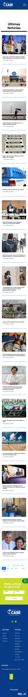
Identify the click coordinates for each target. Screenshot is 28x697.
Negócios (18, 646)
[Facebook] (16, 621)
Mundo (17, 636)
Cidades (17, 644)
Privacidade (14, 689)
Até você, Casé (19, 659)
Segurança (18, 641)
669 (12, 568)
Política (17, 633)
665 (18, 565)
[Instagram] (12, 621)
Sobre (4, 636)
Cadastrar (14, 598)
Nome (6, 591)
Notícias (4, 638)
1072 (23, 568)
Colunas (17, 657)
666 (22, 565)
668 (8, 568)
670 (16, 568)
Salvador (17, 638)
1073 (4, 571)
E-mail (17, 591)
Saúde (17, 649)
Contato (4, 641)
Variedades (18, 652)
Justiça (17, 654)
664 (14, 565)
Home (4, 633)
